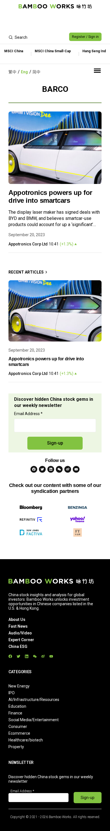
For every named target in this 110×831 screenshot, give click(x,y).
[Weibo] (67, 469)
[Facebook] (33, 469)
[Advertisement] (55, 21)
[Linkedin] (50, 469)
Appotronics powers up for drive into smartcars (50, 196)
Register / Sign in (85, 37)
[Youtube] (76, 469)
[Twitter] (42, 469)
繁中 (12, 72)
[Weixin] (59, 469)
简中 (36, 72)
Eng (24, 72)
